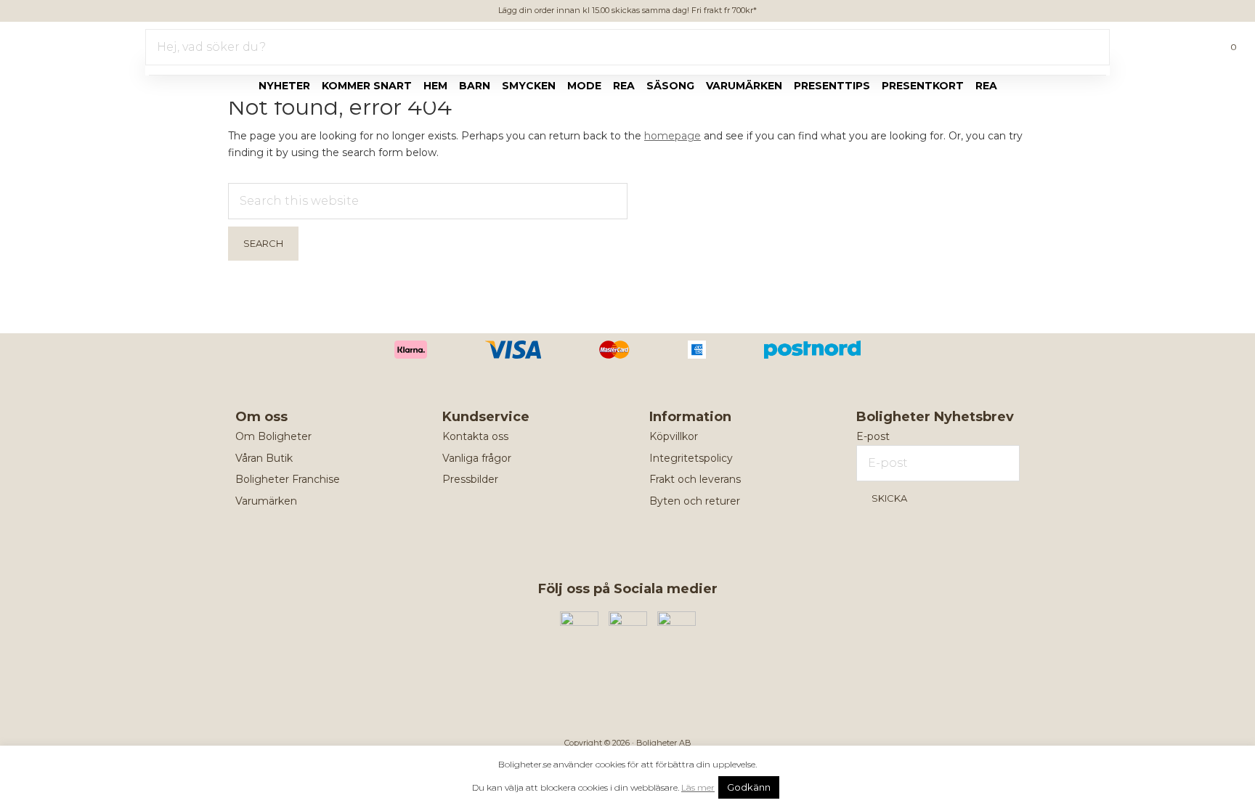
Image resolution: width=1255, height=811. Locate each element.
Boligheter (55, 44)
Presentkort (923, 85)
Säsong (670, 85)
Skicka (889, 498)
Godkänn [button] (749, 787)
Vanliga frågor (476, 458)
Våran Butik (264, 458)
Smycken (529, 85)
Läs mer (698, 787)
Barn (474, 85)
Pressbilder (470, 479)
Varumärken (744, 85)
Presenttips (832, 85)
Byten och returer (694, 501)
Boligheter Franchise (287, 479)
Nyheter (284, 85)
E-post (873, 436)
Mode (584, 85)
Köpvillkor (673, 436)
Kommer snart (367, 85)
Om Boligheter (273, 436)
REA (986, 85)
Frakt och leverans (695, 479)
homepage (672, 135)
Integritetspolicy (691, 458)
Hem (435, 85)
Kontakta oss (475, 436)
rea (624, 85)
